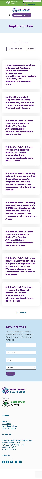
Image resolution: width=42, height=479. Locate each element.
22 (21, 313)
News (25, 43)
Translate (31, 5)
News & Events (9, 428)
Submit (10, 374)
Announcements (15, 49)
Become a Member (21, 15)
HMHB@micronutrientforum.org (17, 440)
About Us (6, 421)
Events (31, 49)
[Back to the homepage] (14, 393)
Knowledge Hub (9, 426)
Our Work (6, 424)
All (15, 43)
